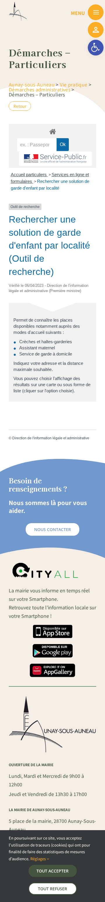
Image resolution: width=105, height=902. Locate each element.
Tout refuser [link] (52, 888)
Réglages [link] (38, 858)
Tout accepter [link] (52, 871)
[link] (96, 47)
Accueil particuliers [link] (29, 174)
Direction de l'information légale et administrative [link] (50, 438)
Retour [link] (19, 106)
